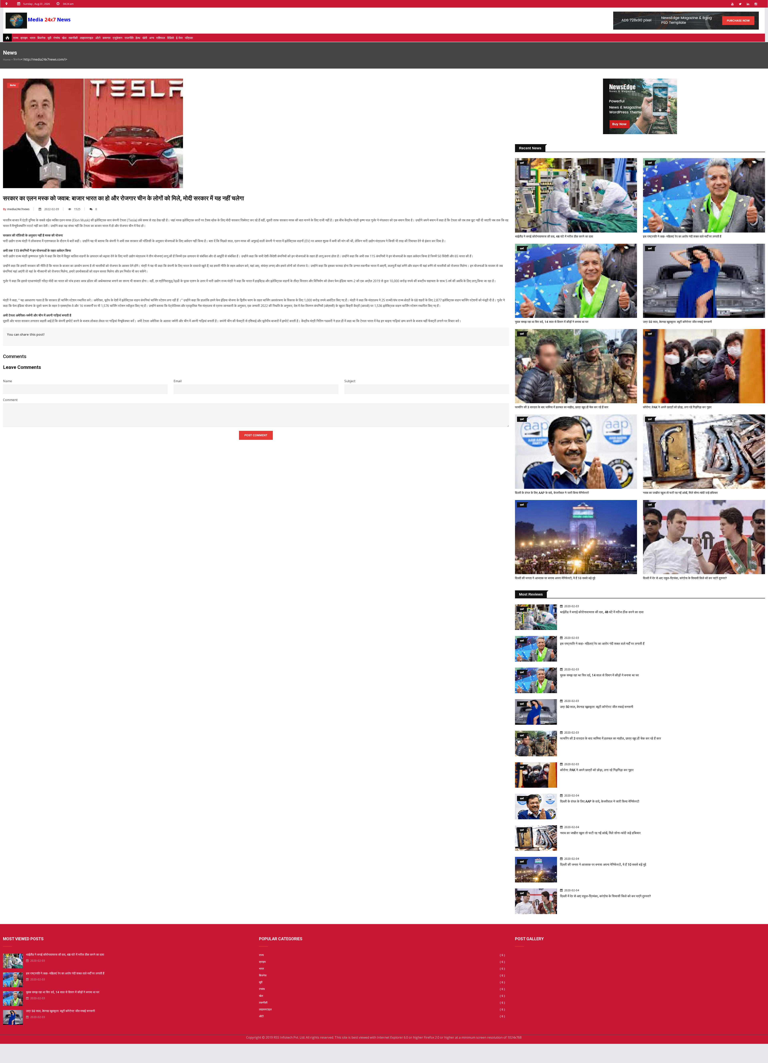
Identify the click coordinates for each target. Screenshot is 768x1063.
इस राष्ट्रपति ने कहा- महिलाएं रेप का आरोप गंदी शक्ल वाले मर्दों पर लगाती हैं (682, 236)
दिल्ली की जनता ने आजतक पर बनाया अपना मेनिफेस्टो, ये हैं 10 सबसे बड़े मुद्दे (555, 578)
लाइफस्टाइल (86, 38)
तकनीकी (73, 38)
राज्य (15, 38)
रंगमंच (56, 38)
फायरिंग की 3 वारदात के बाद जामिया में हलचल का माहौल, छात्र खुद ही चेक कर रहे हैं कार (561, 407)
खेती (144, 38)
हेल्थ (138, 38)
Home (7, 59)
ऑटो (97, 38)
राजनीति (129, 38)
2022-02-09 (51, 209)
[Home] (6, 38)
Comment (10, 400)
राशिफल (160, 38)
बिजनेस (41, 38)
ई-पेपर (179, 38)
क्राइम (24, 38)
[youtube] (732, 4)
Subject (349, 381)
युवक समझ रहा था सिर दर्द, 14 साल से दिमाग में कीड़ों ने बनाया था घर (551, 322)
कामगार (107, 38)
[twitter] (740, 4)
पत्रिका (189, 38)
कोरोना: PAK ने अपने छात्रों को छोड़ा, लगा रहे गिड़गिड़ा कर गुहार (677, 407)
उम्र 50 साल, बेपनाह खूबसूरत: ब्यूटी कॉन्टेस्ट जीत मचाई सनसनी (677, 322)
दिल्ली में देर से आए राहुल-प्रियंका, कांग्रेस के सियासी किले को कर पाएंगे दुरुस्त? (685, 578)
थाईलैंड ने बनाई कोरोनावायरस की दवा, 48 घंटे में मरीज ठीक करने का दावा (554, 236)
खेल (64, 38)
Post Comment (255, 435)
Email (178, 381)
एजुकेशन (117, 38)
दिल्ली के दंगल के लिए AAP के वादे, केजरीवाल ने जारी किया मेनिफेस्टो (552, 493)
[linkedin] (748, 4)
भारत (32, 38)
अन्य (151, 38)
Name (7, 381)
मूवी (49, 38)
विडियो (170, 38)
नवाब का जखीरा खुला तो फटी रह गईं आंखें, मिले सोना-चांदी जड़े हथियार (680, 493)
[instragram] (756, 4)
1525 (77, 209)
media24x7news (16, 209)
